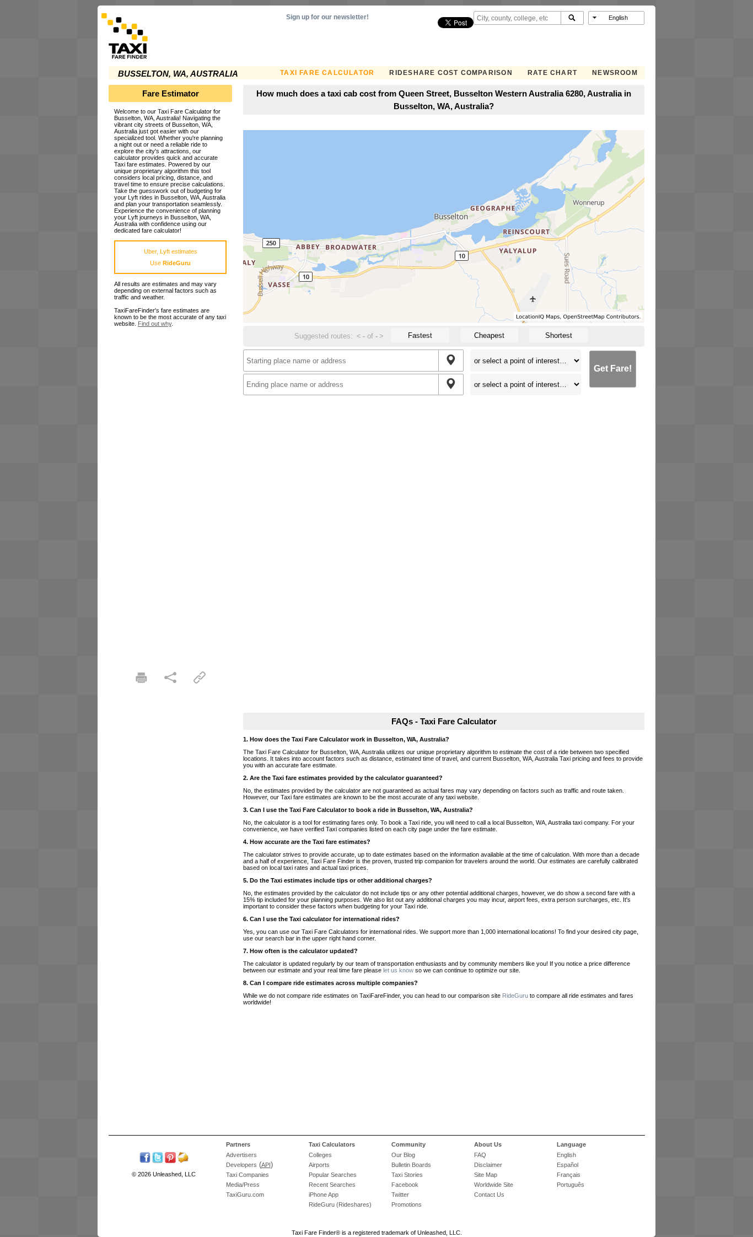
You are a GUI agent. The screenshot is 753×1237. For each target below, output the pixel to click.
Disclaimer (488, 1164)
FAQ (480, 1155)
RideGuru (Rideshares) (340, 1204)
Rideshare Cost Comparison (450, 73)
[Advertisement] (170, 492)
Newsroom (615, 73)
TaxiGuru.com (245, 1194)
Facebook (404, 1184)
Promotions (406, 1204)
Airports (319, 1164)
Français (568, 1174)
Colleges (320, 1155)
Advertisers (241, 1155)
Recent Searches (332, 1184)
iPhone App (323, 1194)
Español (567, 1164)
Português (570, 1184)
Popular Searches (333, 1174)
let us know (398, 970)
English (566, 1155)
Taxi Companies (247, 1174)
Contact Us (489, 1194)
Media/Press (243, 1184)
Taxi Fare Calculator (327, 73)
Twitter (400, 1194)
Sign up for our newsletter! (327, 17)
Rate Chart (552, 73)
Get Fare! (613, 368)
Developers (241, 1164)
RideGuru (515, 995)
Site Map (485, 1174)
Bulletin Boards (411, 1164)
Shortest (558, 335)
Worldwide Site (493, 1184)
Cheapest (489, 335)
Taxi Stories (407, 1174)
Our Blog (403, 1155)
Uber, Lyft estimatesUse (170, 257)
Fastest (420, 335)
